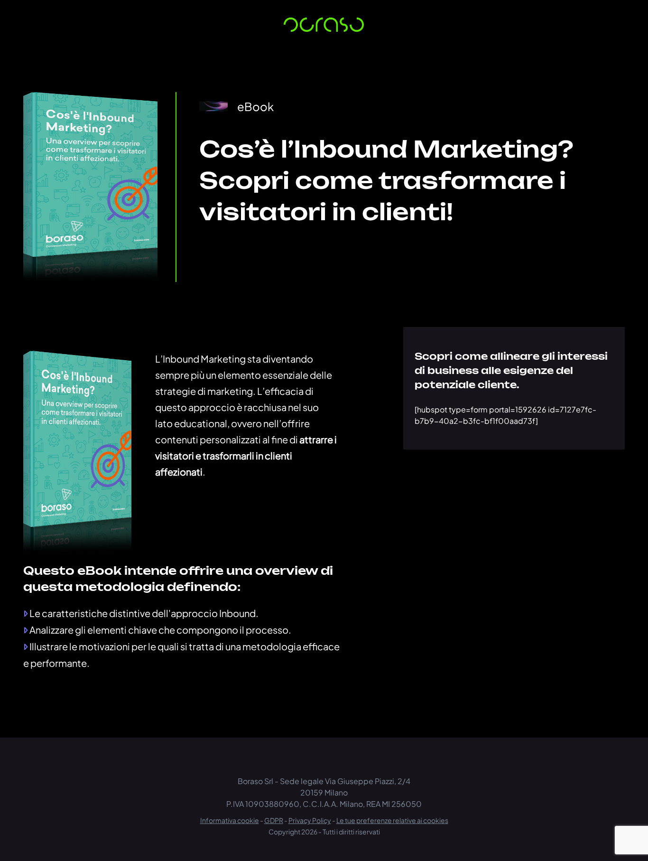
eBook (255, 106)
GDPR (273, 820)
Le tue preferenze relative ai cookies (392, 820)
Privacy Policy (309, 820)
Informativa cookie (229, 820)
